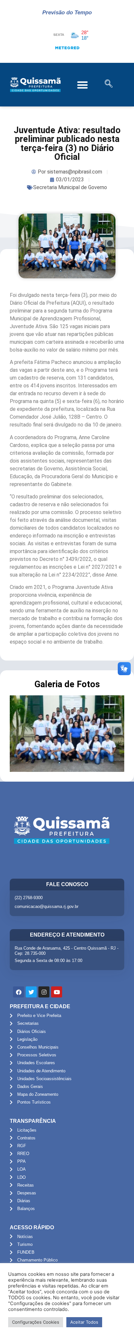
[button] (82, 84)
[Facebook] (18, 991)
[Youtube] (56, 991)
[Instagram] (43, 991)
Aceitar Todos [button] (84, 1322)
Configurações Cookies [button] (35, 1322)
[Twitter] (31, 991)
